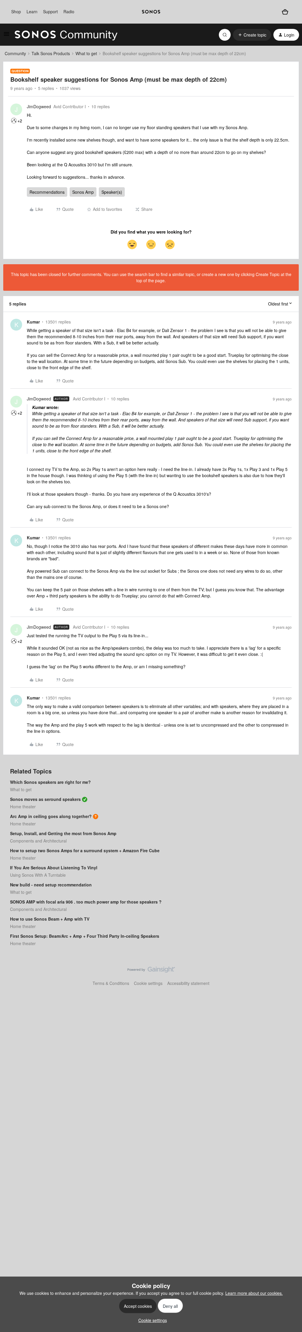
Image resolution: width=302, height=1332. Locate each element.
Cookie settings (148, 983)
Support (50, 11)
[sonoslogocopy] (151, 12)
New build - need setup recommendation (51, 885)
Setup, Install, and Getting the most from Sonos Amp (63, 833)
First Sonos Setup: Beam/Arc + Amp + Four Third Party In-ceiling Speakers (84, 936)
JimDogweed (39, 106)
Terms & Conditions (111, 983)
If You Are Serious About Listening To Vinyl (53, 868)
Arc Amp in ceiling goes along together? (51, 816)
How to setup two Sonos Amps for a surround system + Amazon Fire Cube (85, 850)
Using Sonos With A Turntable (38, 875)
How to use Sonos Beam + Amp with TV (49, 919)
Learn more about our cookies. (254, 1293)
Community (15, 53)
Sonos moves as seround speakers (45, 799)
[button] (6, 36)
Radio (68, 11)
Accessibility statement (188, 983)
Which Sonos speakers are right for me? (50, 782)
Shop (16, 11)
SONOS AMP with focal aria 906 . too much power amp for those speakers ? (86, 902)
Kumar (33, 322)
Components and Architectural (38, 841)
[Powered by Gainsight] (151, 971)
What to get (86, 53)
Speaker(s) (111, 192)
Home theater (23, 806)
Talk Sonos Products (51, 53)
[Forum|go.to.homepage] (66, 35)
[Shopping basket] (285, 12)
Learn (32, 11)
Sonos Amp (83, 192)
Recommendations (47, 192)
